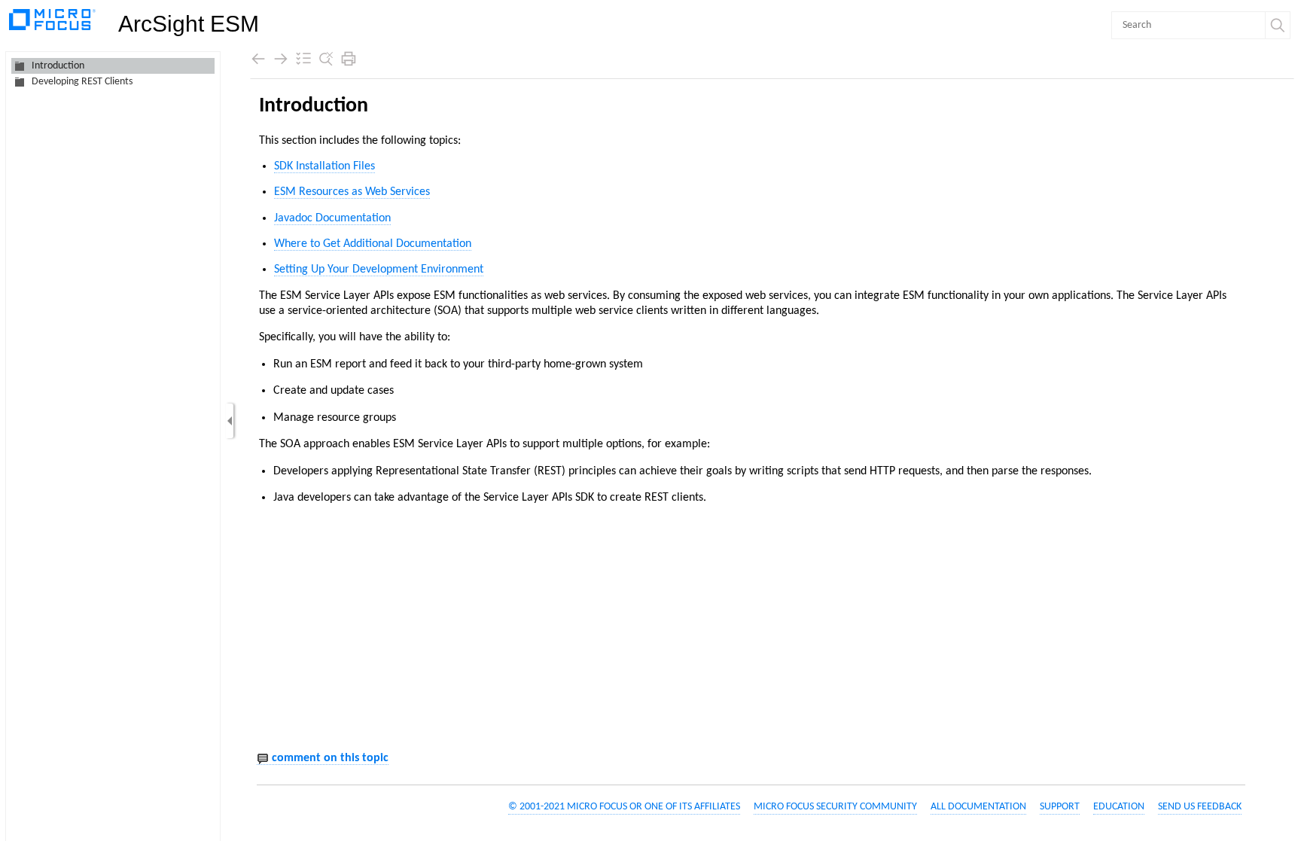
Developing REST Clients (82, 81)
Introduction (58, 66)
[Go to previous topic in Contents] (258, 58)
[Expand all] (303, 58)
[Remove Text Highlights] (326, 58)
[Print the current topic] (348, 58)
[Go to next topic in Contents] (281, 58)
